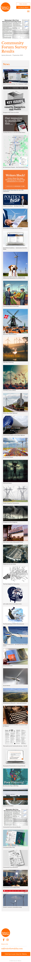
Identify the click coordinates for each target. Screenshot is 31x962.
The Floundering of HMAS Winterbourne (13, 624)
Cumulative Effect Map (9, 847)
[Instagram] (7, 940)
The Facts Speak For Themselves (11, 584)
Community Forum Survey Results (12, 827)
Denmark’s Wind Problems (10, 334)
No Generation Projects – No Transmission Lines (15, 167)
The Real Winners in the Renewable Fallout (14, 132)
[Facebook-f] (3, 940)
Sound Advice (6, 685)
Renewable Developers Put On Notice (12, 228)
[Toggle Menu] (28, 11)
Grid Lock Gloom (7, 483)
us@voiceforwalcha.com (12, 949)
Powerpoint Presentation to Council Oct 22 (14, 766)
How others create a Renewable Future (13, 542)
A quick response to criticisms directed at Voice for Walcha (15, 725)
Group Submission (7, 665)
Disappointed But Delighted (10, 522)
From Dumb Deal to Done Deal (11, 306)
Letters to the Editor (8, 805)
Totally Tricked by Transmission (11, 503)
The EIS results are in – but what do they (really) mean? (15, 645)
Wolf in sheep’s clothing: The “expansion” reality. (15, 84)
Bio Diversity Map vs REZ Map (10, 785)
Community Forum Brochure (10, 867)
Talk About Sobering (8, 362)
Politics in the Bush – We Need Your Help (13, 206)
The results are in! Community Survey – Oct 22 (15, 746)
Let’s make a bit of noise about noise (12, 604)
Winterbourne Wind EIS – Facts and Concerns (15, 703)
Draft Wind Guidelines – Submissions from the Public (15, 248)
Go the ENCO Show (8, 457)
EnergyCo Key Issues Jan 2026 (11, 112)
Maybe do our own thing (9, 564)
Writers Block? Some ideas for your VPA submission (13, 190)
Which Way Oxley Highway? (10, 413)
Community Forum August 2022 (11, 887)
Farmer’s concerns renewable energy (12, 907)
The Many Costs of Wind (9, 390)
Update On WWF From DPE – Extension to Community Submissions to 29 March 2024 (14, 277)
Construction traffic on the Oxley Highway (14, 435)
